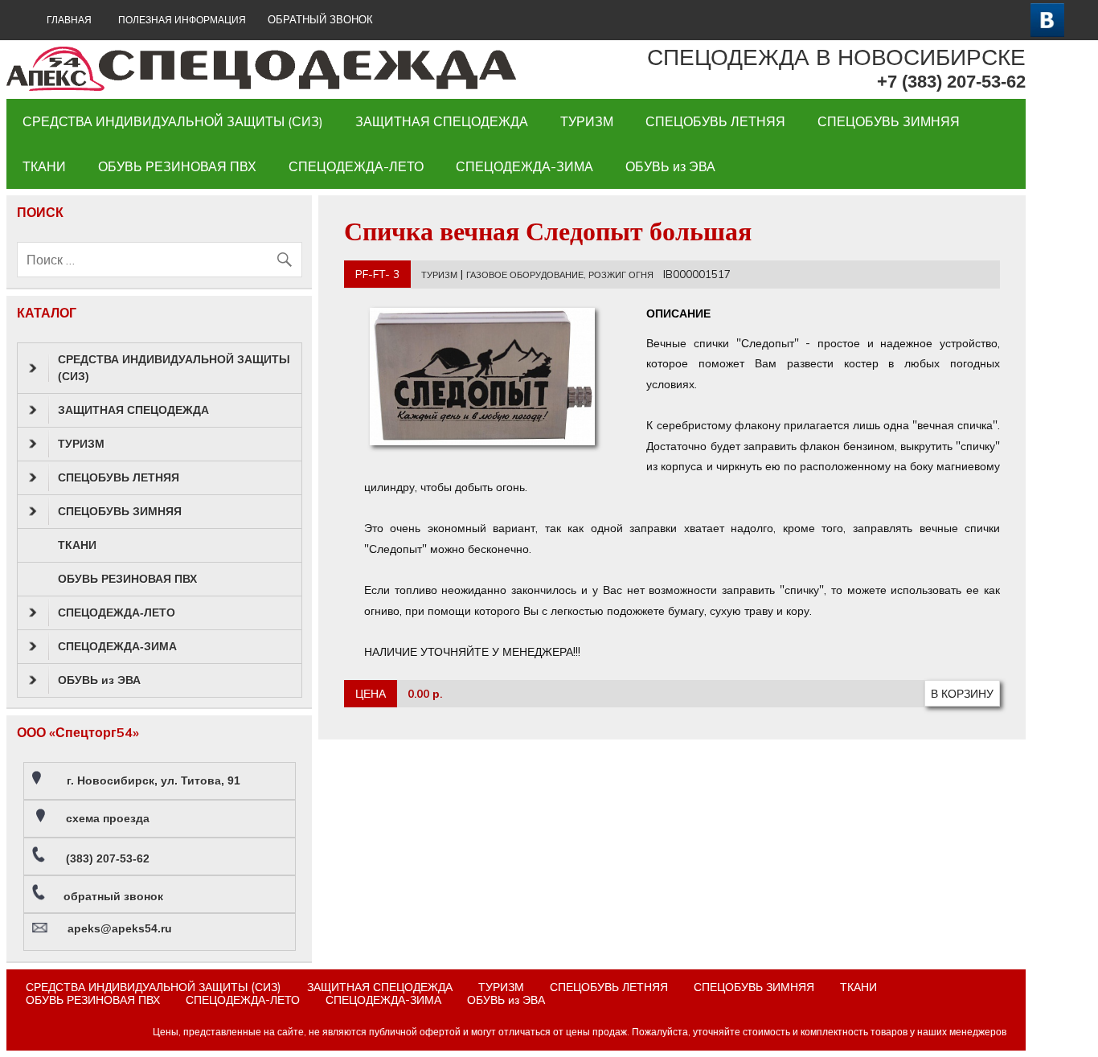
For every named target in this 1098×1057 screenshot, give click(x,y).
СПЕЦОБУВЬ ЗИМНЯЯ (888, 121)
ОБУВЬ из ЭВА (670, 166)
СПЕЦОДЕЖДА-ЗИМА (524, 166)
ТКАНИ (44, 166)
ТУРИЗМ (586, 121)
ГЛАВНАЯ (69, 20)
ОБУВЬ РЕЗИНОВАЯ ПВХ (177, 166)
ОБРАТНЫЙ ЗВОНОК (320, 20)
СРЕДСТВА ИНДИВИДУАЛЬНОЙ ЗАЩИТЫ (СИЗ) (173, 121)
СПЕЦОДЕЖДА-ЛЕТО (356, 166)
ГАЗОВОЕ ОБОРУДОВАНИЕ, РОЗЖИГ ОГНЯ (559, 275)
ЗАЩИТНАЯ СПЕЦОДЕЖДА (441, 121)
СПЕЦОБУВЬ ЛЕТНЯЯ (715, 121)
